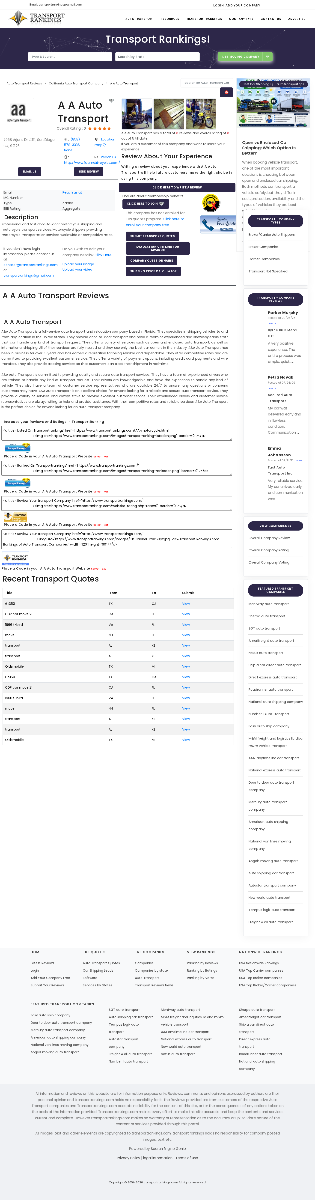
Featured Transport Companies (275, 590)
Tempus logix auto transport (272, 909)
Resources (170, 19)
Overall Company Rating (269, 550)
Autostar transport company (272, 885)
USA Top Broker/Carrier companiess (267, 985)
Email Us (30, 171)
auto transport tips (290, 84)
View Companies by (276, 526)
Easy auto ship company (269, 726)
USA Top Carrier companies (261, 970)
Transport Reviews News (154, 985)
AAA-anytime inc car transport (274, 758)
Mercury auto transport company (58, 1030)
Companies (144, 963)
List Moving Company (240, 57)
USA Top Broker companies (260, 978)
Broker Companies (264, 247)
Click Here (103, 255)
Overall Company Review (269, 538)
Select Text (100, 456)
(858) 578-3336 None (72, 144)
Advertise (296, 19)
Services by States (97, 985)
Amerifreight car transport (260, 1017)
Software (90, 978)
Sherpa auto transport (267, 616)
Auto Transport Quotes (101, 963)
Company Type (241, 19)
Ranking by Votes (200, 978)
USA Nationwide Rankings (259, 963)
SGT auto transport (264, 628)
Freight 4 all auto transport (271, 922)
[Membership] (112, 100)
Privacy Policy (129, 1157)
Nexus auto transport (266, 653)
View (186, 603)
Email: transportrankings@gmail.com (56, 4)
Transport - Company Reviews (276, 299)
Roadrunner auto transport (271, 689)
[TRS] (219, 224)
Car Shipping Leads (98, 970)
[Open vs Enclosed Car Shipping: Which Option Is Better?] (273, 103)
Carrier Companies (264, 259)
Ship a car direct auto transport (275, 665)
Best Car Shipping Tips (259, 84)
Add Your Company (243, 5)
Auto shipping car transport (271, 873)
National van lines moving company (60, 1044)
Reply (272, 323)
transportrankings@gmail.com (28, 275)
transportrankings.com (161, 1182)
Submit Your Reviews (47, 985)
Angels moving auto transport (273, 861)
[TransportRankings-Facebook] (265, 4)
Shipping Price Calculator (153, 271)
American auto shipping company (58, 1037)
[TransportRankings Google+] (281, 4)
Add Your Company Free (50, 978)
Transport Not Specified (268, 271)
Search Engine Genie (168, 1148)
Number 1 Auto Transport (269, 714)
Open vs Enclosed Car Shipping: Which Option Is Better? (269, 148)
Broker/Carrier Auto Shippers (272, 234)
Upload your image (78, 264)
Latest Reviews (42, 963)
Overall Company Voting (269, 562)
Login (218, 5)
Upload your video (77, 269)
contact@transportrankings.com (30, 265)
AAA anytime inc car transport (185, 1032)
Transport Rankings (204, 19)
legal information (158, 1157)
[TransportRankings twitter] (273, 4)
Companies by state (151, 970)
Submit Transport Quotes (152, 236)
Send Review (88, 171)
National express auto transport (275, 770)
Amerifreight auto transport (271, 640)
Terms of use (186, 1157)
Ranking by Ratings (202, 970)
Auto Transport (139, 19)
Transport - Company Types (276, 220)
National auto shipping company (276, 701)
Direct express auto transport (273, 677)
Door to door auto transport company (61, 1022)
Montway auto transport (269, 604)
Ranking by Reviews (202, 963)
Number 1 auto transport (128, 1061)
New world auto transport (270, 897)
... (292, 361)
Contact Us (271, 19)
